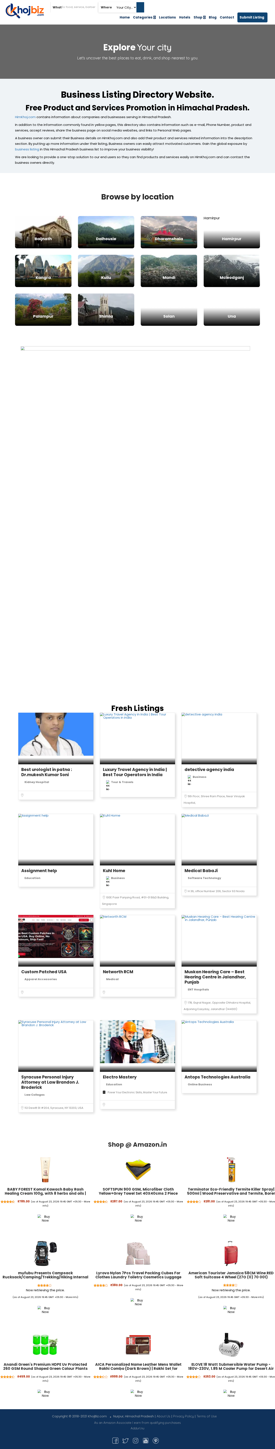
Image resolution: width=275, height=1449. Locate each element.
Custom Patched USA (44, 972)
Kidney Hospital (36, 782)
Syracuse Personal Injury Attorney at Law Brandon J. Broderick (50, 1082)
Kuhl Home (114, 871)
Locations (167, 17)
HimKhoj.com (25, 117)
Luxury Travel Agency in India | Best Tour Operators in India (135, 772)
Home (125, 17)
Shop (198, 17)
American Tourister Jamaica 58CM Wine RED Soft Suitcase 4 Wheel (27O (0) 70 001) (231, 1275)
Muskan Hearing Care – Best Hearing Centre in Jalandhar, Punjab (215, 977)
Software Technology (204, 878)
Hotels (184, 17)
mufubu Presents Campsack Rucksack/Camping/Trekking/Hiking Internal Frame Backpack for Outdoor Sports (45, 1277)
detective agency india (209, 769)
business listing (27, 149)
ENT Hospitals (198, 989)
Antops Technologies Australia (218, 1077)
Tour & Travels (122, 782)
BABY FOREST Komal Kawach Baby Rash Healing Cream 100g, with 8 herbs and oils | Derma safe (45, 1193)
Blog (213, 17)
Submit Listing (252, 17)
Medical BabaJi (201, 871)
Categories (143, 17)
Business (199, 777)
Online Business (200, 1084)
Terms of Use (207, 1416)
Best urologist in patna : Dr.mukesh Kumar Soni (46, 772)
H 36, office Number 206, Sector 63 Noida (216, 891)
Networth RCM (118, 972)
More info (71, 1297)
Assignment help (39, 871)
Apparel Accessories (40, 979)
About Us (163, 1416)
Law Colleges (34, 1095)
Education (32, 878)
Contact (227, 17)
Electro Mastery (120, 1077)
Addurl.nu (137, 1428)
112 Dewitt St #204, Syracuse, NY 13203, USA (53, 1108)
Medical (112, 979)
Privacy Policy (183, 1416)
